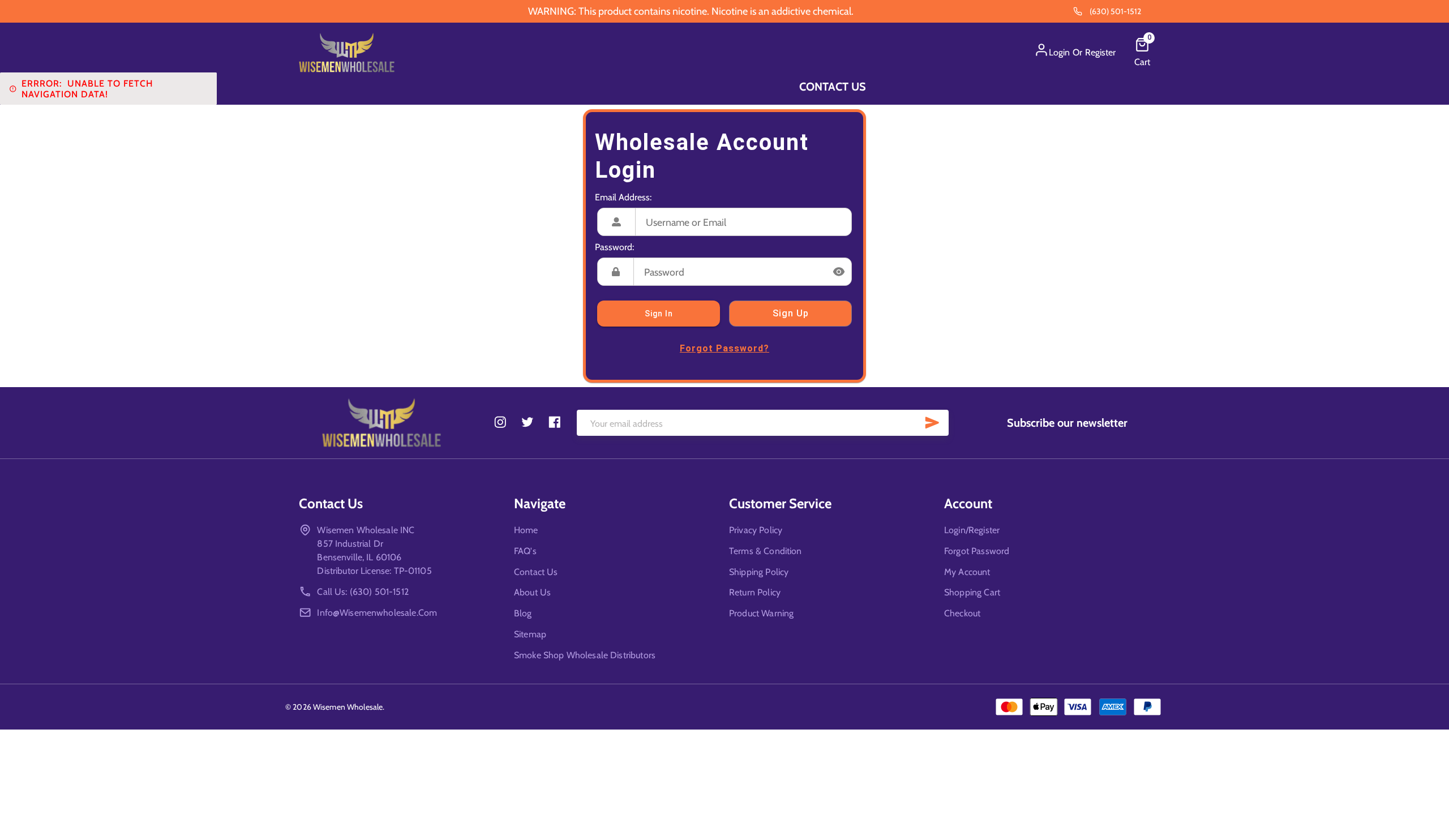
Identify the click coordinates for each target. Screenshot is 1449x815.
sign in (659, 313)
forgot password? (724, 348)
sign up (791, 313)
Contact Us (832, 86)
